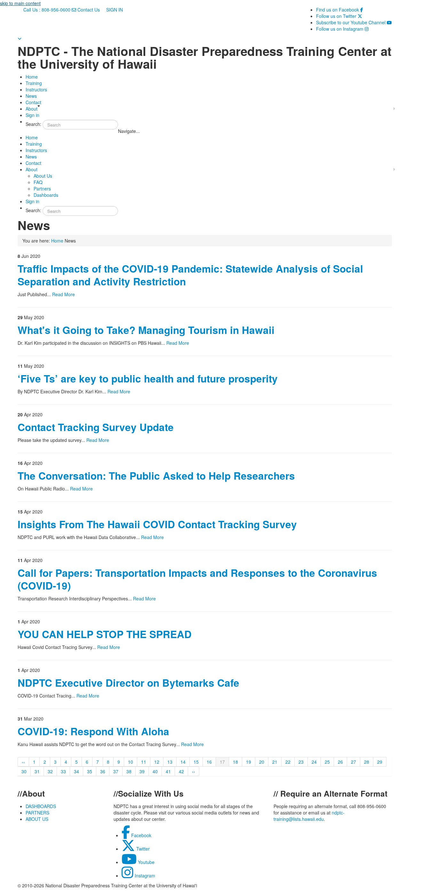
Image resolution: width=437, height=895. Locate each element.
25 (327, 762)
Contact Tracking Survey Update (96, 427)
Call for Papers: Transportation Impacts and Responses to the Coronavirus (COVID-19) (197, 579)
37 (115, 771)
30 (24, 771)
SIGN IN (114, 9)
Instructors (36, 89)
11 (143, 762)
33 (63, 771)
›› (193, 771)
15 (196, 762)
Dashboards (46, 195)
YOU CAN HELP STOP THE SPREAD (105, 634)
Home (32, 76)
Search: (33, 124)
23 (301, 762)
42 (181, 771)
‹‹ (23, 762)
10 (130, 762)
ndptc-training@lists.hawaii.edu (309, 815)
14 (183, 762)
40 (155, 771)
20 (261, 762)
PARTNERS (37, 812)
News (31, 96)
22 (287, 762)
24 (314, 762)
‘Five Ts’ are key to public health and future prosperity (148, 378)
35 (89, 771)
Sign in (32, 115)
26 (340, 762)
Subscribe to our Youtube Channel (354, 22)
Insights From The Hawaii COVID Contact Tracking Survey (157, 524)
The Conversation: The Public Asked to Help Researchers (156, 475)
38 (128, 771)
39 (142, 771)
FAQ (38, 182)
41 (168, 771)
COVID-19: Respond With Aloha (93, 731)
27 (353, 762)
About (31, 108)
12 (156, 762)
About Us (43, 176)
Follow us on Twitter (339, 16)
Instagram (144, 875)
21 (274, 762)
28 (366, 762)
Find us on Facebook (339, 9)
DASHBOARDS (41, 806)
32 (50, 771)
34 (76, 771)
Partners (42, 188)
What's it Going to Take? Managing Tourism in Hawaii (146, 330)
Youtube (146, 862)
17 (222, 762)
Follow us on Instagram (342, 29)
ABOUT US (37, 819)
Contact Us (88, 9)
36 (102, 771)
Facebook (140, 835)
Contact (33, 102)
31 (37, 771)
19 (248, 762)
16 (209, 762)
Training (34, 83)
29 (379, 762)
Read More (63, 294)
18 (235, 762)
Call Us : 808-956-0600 (47, 9)
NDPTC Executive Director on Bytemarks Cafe (128, 682)
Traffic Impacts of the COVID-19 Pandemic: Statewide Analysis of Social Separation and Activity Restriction (190, 275)
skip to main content (20, 3)
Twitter (142, 848)
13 (169, 762)
